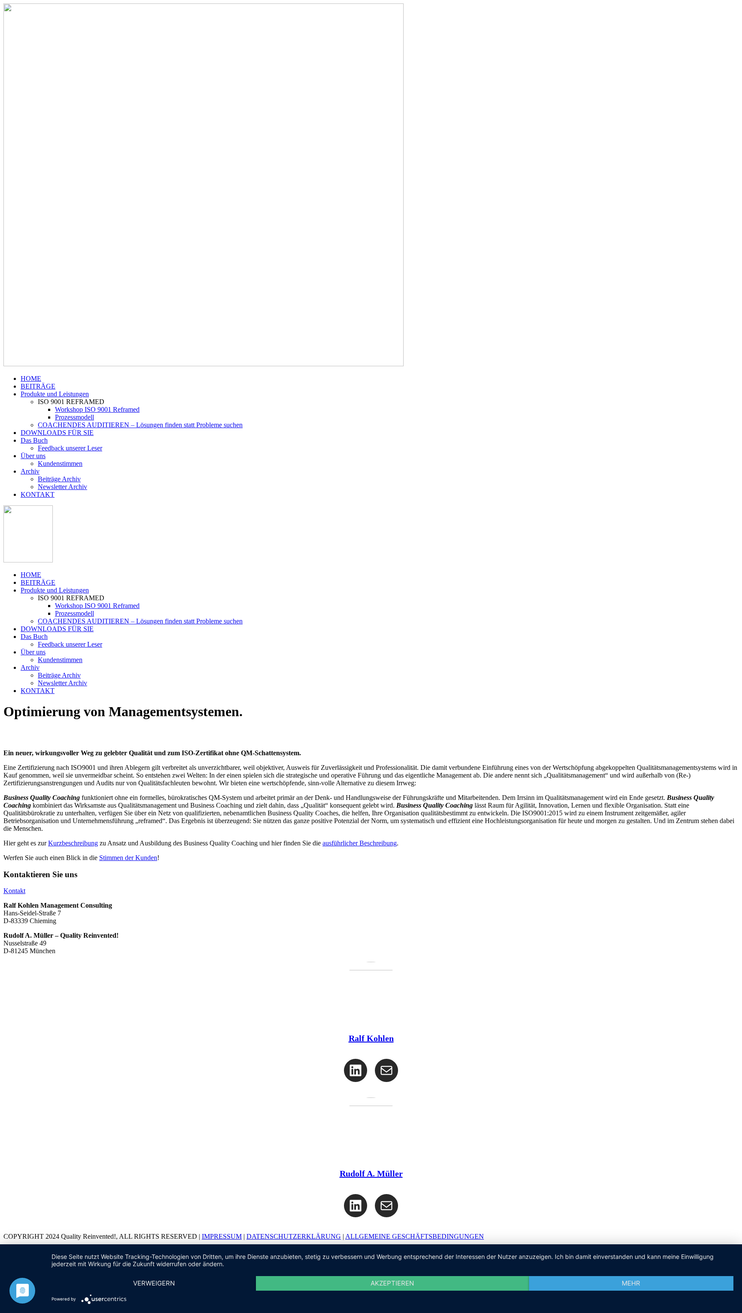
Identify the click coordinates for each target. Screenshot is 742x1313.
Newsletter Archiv (62, 486)
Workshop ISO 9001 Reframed (97, 409)
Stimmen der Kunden (128, 857)
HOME (31, 378)
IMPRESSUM (222, 1236)
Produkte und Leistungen (55, 394)
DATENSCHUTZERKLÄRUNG (293, 1236)
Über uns (33, 455)
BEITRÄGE (38, 386)
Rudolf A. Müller (371, 1173)
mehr (631, 1283)
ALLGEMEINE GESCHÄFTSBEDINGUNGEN (414, 1236)
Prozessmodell (74, 417)
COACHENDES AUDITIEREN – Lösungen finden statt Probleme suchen (140, 425)
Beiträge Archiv (59, 479)
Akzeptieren (392, 1283)
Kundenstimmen (60, 463)
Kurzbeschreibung (73, 843)
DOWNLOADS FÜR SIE (57, 432)
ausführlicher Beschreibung (359, 843)
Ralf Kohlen (371, 1038)
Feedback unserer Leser (70, 448)
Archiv (30, 471)
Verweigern (154, 1283)
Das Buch (34, 440)
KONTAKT (38, 494)
